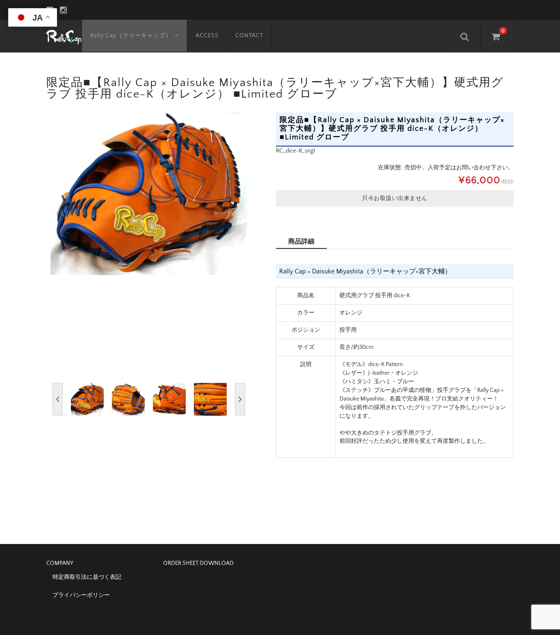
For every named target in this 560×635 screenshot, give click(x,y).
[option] (148, 193)
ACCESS (207, 35)
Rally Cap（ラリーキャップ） (131, 35)
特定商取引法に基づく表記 (86, 577)
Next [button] (240, 399)
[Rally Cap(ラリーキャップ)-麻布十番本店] (64, 36)
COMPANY (59, 563)
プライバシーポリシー (81, 595)
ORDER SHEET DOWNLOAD (198, 563)
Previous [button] (57, 399)
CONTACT (249, 35)
